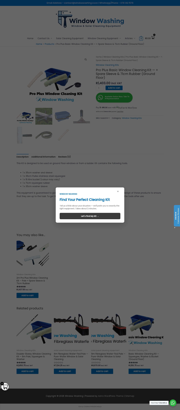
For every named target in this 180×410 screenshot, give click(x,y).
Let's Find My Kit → (90, 216)
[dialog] (90, 205)
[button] (90, 205)
